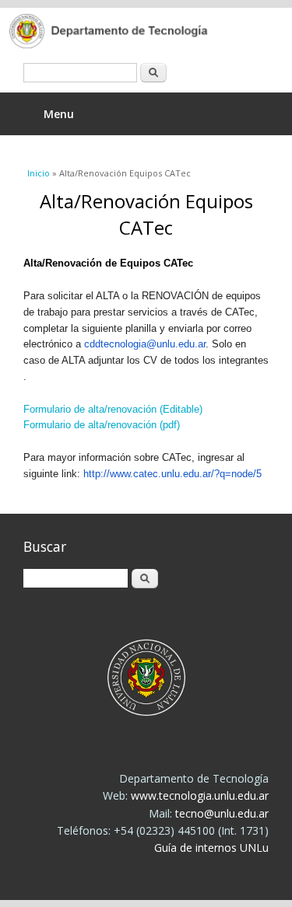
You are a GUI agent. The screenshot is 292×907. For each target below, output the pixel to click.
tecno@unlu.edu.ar (222, 813)
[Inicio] (134, 33)
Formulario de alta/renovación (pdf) (101, 425)
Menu (59, 113)
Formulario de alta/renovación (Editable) (112, 409)
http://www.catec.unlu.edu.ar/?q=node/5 (172, 474)
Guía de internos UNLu (211, 847)
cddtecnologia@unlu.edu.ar (145, 344)
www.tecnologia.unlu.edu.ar (200, 795)
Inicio (38, 173)
